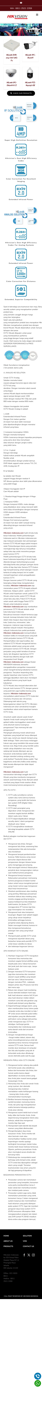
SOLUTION (27, 1236)
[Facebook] (24, 1255)
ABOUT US (8, 1241)
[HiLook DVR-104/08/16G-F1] (12, 41)
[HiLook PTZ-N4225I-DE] (30, 68)
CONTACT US (28, 1246)
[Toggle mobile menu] (37, 14)
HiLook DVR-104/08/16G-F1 (12, 58)
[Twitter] (28, 1255)
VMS (25, 1241)
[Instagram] (33, 1255)
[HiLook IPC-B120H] (30, 41)
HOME (6, 1236)
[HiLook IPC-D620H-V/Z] (12, 68)
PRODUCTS (8, 1246)
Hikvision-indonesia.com (14, 533)
